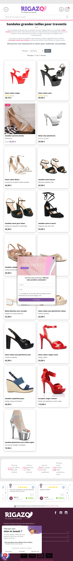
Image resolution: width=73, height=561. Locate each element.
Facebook (55, 513)
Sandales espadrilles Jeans (14, 398)
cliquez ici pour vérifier (52, 506)
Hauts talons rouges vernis (48, 355)
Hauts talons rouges (12, 93)
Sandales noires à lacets (47, 223)
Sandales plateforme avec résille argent (19, 442)
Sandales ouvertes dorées (14, 136)
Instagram (66, 513)
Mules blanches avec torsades (16, 311)
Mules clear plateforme (46, 136)
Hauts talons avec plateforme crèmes (52, 311)
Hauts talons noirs (45, 93)
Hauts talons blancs (12, 179)
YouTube (61, 513)
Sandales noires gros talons (15, 223)
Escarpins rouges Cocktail (47, 398)
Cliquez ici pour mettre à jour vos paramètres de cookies (36, 560)
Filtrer (48, 51)
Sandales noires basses (46, 179)
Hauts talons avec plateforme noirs (18, 355)
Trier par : (25, 51)
